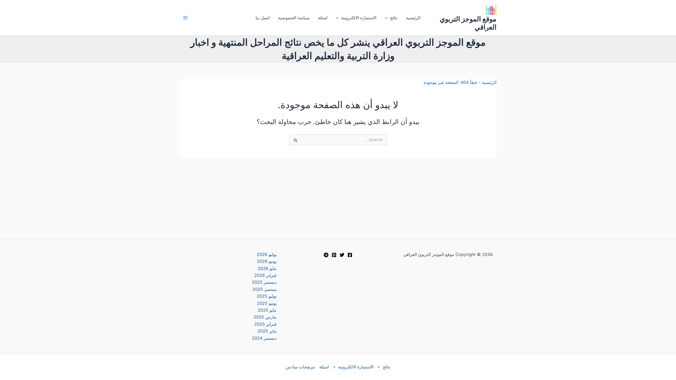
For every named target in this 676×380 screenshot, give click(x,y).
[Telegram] (326, 255)
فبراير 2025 (265, 324)
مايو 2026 (267, 268)
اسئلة (322, 17)
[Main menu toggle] (185, 17)
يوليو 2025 (266, 296)
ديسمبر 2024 (264, 338)
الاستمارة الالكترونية (358, 17)
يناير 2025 (266, 331)
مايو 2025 (267, 310)
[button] (387, 17)
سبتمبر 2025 (264, 289)
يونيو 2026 (266, 261)
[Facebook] (350, 255)
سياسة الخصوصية (293, 17)
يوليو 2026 (266, 254)
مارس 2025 (264, 317)
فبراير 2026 (265, 275)
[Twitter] (342, 255)
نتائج (393, 17)
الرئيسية (413, 17)
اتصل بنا (263, 17)
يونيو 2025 (266, 303)
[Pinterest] (334, 255)
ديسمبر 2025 (264, 282)
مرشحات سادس (300, 366)
